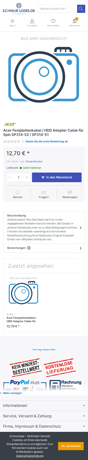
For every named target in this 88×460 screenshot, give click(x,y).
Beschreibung (42, 227)
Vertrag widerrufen (44, 349)
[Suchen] (81, 9)
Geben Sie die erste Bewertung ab (46, 141)
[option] (44, 77)
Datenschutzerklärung (29, 455)
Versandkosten (34, 161)
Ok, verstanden (71, 446)
